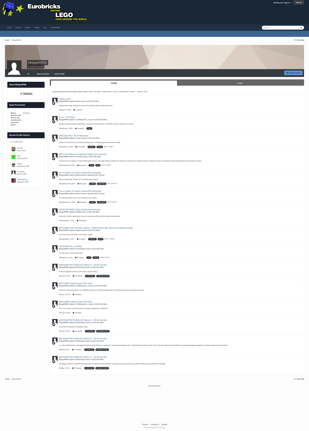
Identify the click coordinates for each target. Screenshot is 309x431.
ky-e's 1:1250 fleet (119, 92)
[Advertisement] (154, 404)
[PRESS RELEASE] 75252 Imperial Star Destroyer (79, 209)
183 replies (82, 220)
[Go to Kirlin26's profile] (13, 149)
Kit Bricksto (80, 267)
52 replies (80, 257)
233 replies (81, 147)
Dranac (79, 157)
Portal (9, 28)
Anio (78, 101)
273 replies (78, 276)
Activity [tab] (114, 83)
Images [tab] (240, 83)
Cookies (164, 424)
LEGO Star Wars (93, 101)
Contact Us (155, 424)
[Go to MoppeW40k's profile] (55, 100)
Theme (145, 424)
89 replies (82, 165)
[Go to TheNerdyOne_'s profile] (13, 180)
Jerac (78, 138)
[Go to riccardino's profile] (13, 173)
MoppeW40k (56, 92)
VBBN (78, 212)
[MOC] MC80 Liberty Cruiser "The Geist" (87, 92)
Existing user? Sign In (281, 3)
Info (45, 28)
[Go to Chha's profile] (13, 157)
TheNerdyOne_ (22, 179)
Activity (27, 28)
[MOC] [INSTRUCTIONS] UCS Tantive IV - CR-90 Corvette (83, 265)
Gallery (37, 28)
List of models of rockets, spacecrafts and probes (80, 173)
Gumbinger (80, 249)
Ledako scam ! (107, 92)
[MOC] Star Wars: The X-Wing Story (73, 136)
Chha (19, 156)
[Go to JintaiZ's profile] (13, 165)
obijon (78, 230)
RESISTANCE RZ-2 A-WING (70, 246)
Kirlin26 (20, 148)
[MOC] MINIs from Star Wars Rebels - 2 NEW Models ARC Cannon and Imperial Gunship (96, 228)
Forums (18, 28)
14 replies (77, 294)
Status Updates (290, 28)
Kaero (78, 175)
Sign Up (299, 2)
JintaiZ (19, 164)
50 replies (82, 184)
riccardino (21, 172)
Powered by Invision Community (154, 427)
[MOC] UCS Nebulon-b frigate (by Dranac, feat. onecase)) (82, 154)
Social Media (55, 28)
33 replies (81, 239)
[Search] (301, 28)
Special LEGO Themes (96, 175)
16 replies (78, 110)
